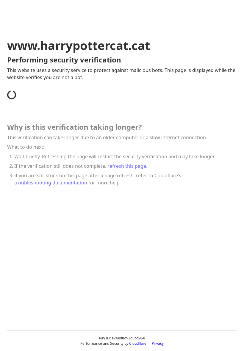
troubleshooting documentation (50, 182)
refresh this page (126, 166)
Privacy (158, 343)
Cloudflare (137, 343)
